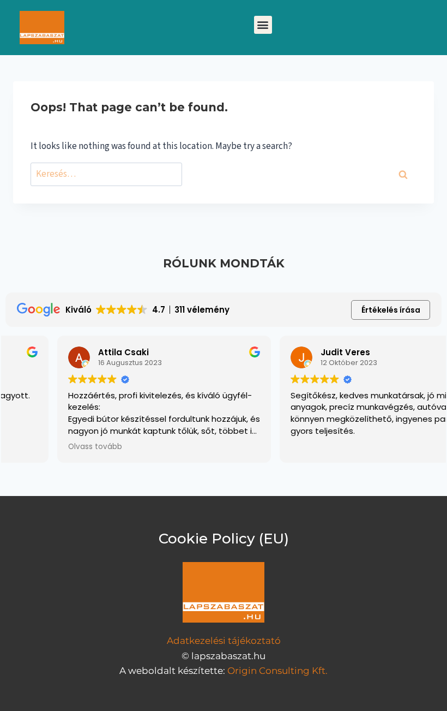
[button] (263, 25)
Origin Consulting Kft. (277, 670)
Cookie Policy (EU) (224, 538)
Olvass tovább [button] (43, 447)
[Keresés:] (106, 174)
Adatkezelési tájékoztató (224, 640)
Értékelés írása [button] (390, 309)
